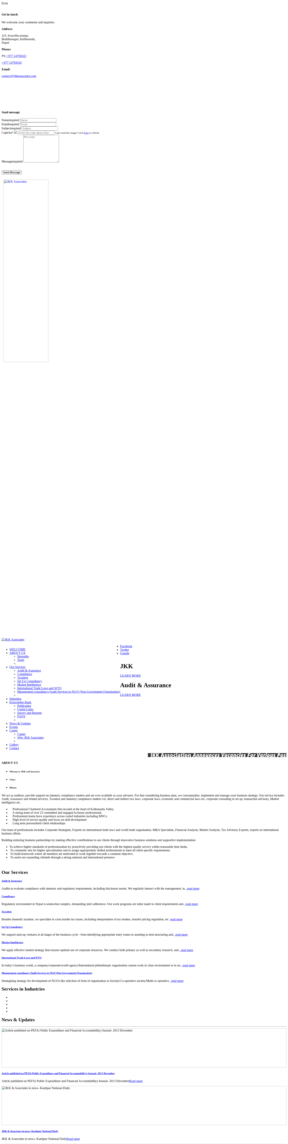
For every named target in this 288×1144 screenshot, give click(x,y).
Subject (11, 128)
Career (13, 730)
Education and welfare (23, 1004)
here (86, 132)
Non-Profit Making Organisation (29, 997)
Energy (13, 1008)
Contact (14, 748)
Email (10, 124)
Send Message (11, 172)
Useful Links (25, 709)
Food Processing (19, 1011)
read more (192, 888)
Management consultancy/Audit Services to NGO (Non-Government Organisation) (68, 691)
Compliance (24, 674)
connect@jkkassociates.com (19, 76)
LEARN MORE (130, 675)
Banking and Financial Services (29, 1000)
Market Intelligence (29, 684)
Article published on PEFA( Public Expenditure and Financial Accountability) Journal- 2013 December (58, 1073)
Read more (136, 1081)
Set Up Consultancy (29, 681)
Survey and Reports (29, 713)
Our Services (17, 667)
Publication (24, 705)
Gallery (14, 744)
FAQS (21, 716)
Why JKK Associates (30, 737)
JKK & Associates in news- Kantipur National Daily (30, 1131)
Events (13, 727)
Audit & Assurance (29, 670)
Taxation (22, 677)
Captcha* (7, 132)
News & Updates (20, 723)
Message (12, 161)
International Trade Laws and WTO (39, 688)
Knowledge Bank (20, 702)
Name (10, 120)
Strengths (23, 656)
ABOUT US (17, 653)
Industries (15, 698)
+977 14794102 (16, 56)
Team (20, 660)
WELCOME (17, 649)
